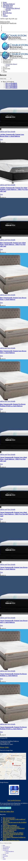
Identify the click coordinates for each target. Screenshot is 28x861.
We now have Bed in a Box (11, 840)
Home (5, 2)
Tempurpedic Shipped (12, 8)
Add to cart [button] (3, 131)
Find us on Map (5, 21)
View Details (11, 131)
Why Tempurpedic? (9, 818)
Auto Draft (6, 821)
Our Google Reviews (14, 800)
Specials (8, 10)
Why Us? (5, 11)
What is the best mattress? (11, 827)
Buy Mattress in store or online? (13, 833)
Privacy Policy (4, 747)
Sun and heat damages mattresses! (14, 828)
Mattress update (8, 836)
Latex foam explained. (10, 825)
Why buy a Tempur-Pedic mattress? (14, 819)
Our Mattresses (8, 7)
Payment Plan (7, 13)
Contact (5, 16)
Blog (4, 14)
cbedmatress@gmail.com (8, 23)
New (1, 139)
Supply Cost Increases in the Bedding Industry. (15, 823)
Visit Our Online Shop (7, 811)
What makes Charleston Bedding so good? (14, 838)
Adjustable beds (8, 5)
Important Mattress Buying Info (13, 834)
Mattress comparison (9, 830)
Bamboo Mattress (8, 831)
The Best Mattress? (9, 4)
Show (11, 83)
